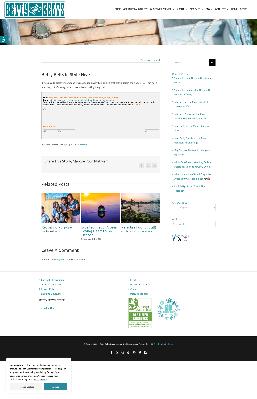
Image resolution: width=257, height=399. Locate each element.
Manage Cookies (26, 386)
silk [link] (114, 100)
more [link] (137, 104)
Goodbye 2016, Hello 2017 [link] (98, 229)
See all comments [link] (49, 126)
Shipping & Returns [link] (51, 289)
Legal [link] (133, 275)
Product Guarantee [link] (140, 280)
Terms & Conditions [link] (51, 280)
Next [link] (155, 59)
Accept (55, 386)
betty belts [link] (54, 100)
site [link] (153, 136)
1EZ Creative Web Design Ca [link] (161, 340)
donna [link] (47, 144)
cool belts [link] (63, 100)
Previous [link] (145, 59)
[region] (38, 375)
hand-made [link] (89, 100)
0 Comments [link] (81, 144)
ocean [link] (109, 100)
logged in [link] (60, 255)
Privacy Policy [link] (40, 379)
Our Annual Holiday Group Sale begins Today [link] (57, 207)
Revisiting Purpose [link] (136, 227)
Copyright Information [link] (53, 275)
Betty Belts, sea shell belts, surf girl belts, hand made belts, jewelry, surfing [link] (83, 97)
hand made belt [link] (76, 100)
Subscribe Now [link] (47, 304)
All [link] (72, 144)
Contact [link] (134, 285)
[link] (4, 39)
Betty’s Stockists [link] (139, 289)
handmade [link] (100, 100)
